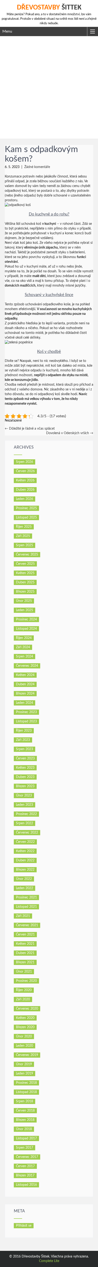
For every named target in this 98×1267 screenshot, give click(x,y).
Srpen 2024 (24, 656)
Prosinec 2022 (26, 814)
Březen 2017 (25, 1175)
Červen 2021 (25, 934)
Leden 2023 (24, 804)
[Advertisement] (49, 87)
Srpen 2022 (24, 823)
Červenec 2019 (27, 1055)
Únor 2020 (24, 1036)
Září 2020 (23, 999)
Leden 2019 (24, 1073)
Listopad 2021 (26, 906)
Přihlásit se (23, 1225)
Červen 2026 (25, 471)
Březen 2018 (25, 1120)
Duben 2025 (25, 582)
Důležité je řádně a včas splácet (30, 428)
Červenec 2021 (27, 925)
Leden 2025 (24, 610)
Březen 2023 (25, 786)
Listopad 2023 (26, 721)
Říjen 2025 (24, 526)
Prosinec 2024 (26, 619)
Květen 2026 (25, 480)
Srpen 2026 (24, 462)
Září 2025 (23, 536)
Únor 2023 (24, 795)
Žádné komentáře (37, 167)
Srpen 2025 (24, 545)
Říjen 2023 (24, 730)
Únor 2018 (24, 1129)
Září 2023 (23, 740)
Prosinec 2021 (26, 897)
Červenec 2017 (27, 1157)
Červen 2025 (25, 564)
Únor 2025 (24, 601)
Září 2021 (23, 916)
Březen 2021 (25, 962)
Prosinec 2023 (26, 712)
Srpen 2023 (24, 749)
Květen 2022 (25, 851)
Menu (7, 31)
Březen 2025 (25, 591)
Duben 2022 (25, 860)
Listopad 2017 (26, 1138)
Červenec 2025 (27, 554)
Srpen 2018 (24, 1101)
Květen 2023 (25, 767)
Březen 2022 (25, 869)
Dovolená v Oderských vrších (69, 433)
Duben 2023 (25, 777)
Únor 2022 (24, 879)
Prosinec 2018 (26, 1083)
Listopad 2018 (26, 1092)
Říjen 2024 (24, 638)
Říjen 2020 (24, 990)
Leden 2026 (24, 499)
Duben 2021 (25, 953)
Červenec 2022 (27, 832)
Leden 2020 (24, 1045)
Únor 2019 (24, 1064)
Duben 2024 (25, 684)
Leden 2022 (24, 888)
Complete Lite (49, 1261)
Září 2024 (23, 647)
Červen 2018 (25, 1110)
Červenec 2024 (27, 665)
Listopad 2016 (26, 1184)
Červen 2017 (25, 1166)
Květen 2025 (25, 573)
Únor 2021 (24, 971)
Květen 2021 (25, 943)
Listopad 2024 (26, 628)
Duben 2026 (25, 489)
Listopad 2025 (26, 517)
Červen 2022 (25, 842)
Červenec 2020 (27, 1008)
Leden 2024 (24, 703)
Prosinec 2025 (26, 508)
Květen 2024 (25, 675)
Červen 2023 (25, 758)
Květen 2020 (25, 1018)
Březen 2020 (25, 1027)
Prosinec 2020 (26, 981)
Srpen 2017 (24, 1147)
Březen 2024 (25, 693)
